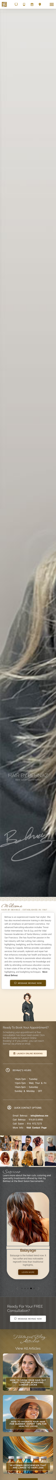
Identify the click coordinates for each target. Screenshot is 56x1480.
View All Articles (28, 1348)
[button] (28, 1053)
